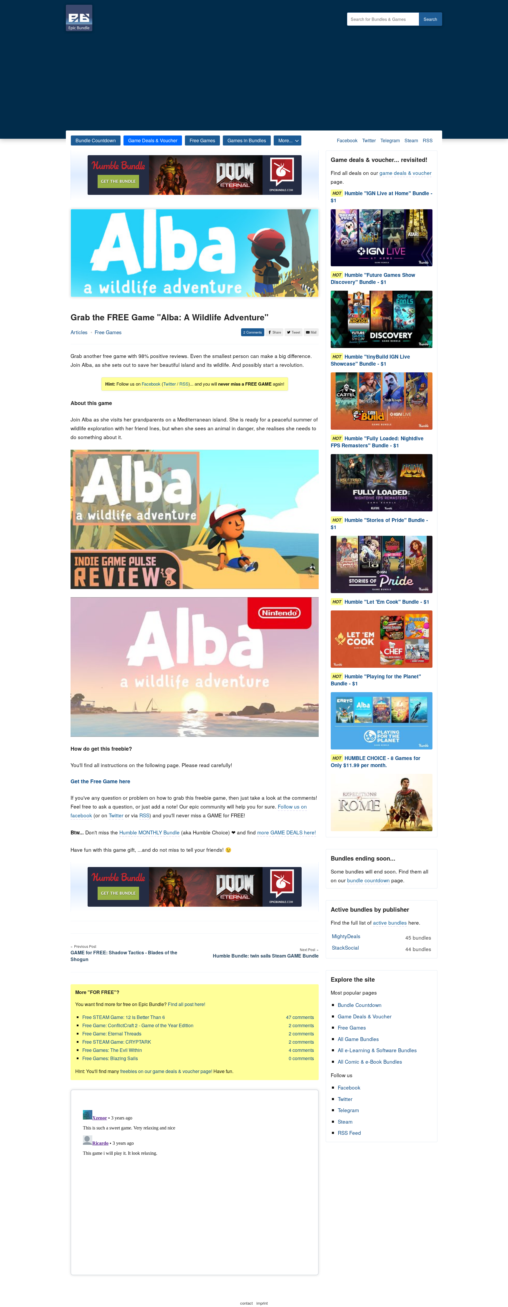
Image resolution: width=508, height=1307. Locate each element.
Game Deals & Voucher (152, 140)
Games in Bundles (247, 140)
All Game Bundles (358, 1038)
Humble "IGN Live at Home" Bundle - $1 (381, 197)
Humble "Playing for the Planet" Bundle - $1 (376, 680)
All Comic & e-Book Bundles (370, 1061)
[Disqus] (195, 1181)
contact (246, 1303)
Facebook (347, 140)
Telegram (390, 140)
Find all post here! (186, 1004)
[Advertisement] (254, 79)
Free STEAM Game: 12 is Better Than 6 (123, 1017)
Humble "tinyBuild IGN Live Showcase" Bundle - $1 (370, 360)
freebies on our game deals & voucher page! (166, 1071)
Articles (79, 332)
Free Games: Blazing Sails (110, 1058)
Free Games (202, 140)
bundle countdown (368, 880)
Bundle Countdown (96, 140)
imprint (262, 1303)
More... (285, 140)
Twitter (369, 140)
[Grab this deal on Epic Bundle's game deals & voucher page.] (381, 238)
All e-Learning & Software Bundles (377, 1050)
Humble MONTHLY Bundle (149, 832)
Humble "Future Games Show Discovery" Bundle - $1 (373, 278)
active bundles (390, 922)
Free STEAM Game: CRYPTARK (116, 1041)
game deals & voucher (406, 172)
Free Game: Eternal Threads (111, 1033)
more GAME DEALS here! (286, 832)
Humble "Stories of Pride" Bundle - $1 (379, 523)
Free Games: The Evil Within (112, 1050)
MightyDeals (381, 936)
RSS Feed (349, 1132)
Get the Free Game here (100, 781)
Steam (411, 140)
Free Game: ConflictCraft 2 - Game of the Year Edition (137, 1025)
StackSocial (381, 948)
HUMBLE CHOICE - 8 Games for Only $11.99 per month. (375, 761)
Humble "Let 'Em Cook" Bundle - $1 (387, 601)
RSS (428, 140)
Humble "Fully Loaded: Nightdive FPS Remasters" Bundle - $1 (377, 442)
